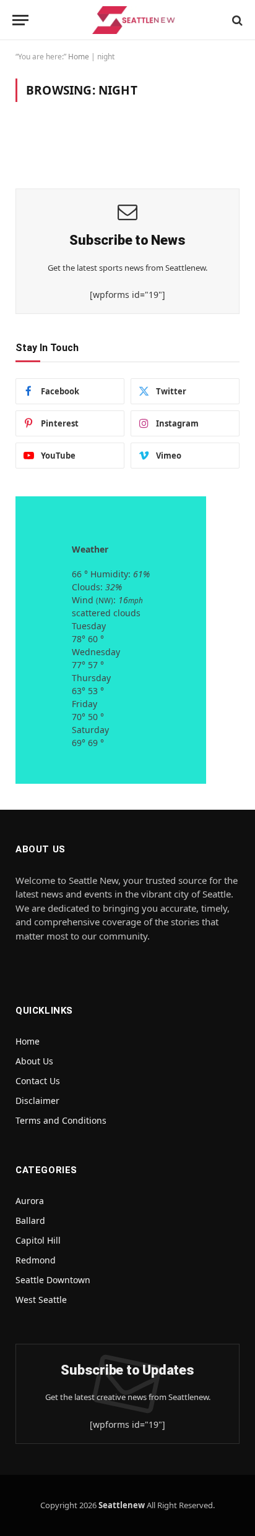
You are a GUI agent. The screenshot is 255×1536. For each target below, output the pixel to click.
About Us (34, 1061)
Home (78, 56)
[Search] (236, 20)
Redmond (35, 1260)
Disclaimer (37, 1100)
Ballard (30, 1220)
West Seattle (41, 1299)
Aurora (29, 1201)
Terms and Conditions (60, 1120)
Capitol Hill (38, 1240)
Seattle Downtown (52, 1280)
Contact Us (37, 1081)
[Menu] (20, 20)
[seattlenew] (133, 20)
